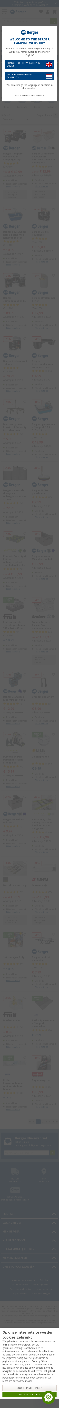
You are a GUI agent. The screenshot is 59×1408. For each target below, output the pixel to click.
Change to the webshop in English (23, 64)
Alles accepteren (29, 1394)
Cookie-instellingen (29, 1388)
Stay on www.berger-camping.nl (20, 76)
